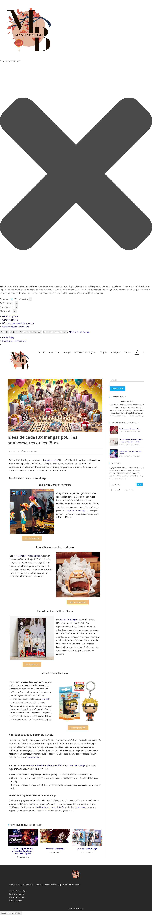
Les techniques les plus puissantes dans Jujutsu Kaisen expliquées (23, 851)
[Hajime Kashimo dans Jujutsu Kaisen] (114, 453)
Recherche (113, 380)
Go (139, 484)
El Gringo (15, 451)
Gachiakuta (41, 807)
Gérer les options (10, 316)
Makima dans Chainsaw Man (129, 429)
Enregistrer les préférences (55, 332)
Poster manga (15, 900)
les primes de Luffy (55, 807)
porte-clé (46, 699)
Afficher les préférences (30, 332)
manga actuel (51, 460)
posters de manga (68, 619)
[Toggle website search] (143, 352)
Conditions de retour (71, 884)
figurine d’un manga (76, 510)
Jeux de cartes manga (87, 848)
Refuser (14, 332)
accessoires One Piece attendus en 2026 (44, 765)
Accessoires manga (18, 890)
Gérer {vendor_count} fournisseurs (18, 323)
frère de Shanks (80, 807)
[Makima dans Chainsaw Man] (114, 430)
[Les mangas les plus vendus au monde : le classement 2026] (114, 442)
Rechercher (117, 389)
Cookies (38, 884)
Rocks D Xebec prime (54, 848)
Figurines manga (16, 894)
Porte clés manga (17, 897)
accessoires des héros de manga (28, 555)
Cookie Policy (8, 337)
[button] (76, 174)
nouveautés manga (76, 765)
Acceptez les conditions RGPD (123, 490)
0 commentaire (135, 431)
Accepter (5, 332)
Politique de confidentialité (14, 341)
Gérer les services (10, 319)
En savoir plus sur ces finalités (15, 326)
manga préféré (33, 757)
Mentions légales (51, 884)
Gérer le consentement (11, 913)
